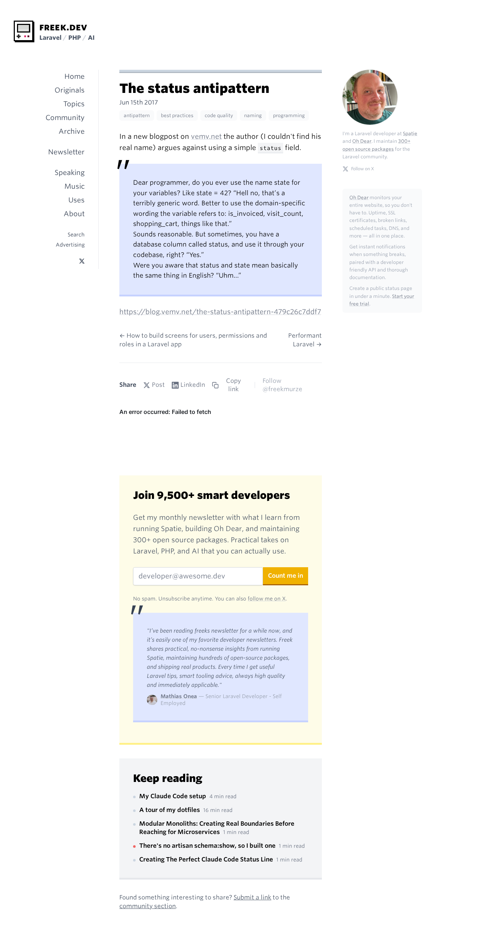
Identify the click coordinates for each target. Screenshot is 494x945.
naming (253, 115)
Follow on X (362, 168)
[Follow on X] (81, 261)
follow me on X (267, 598)
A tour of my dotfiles (170, 809)
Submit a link (252, 897)
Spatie (410, 133)
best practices (177, 115)
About (74, 214)
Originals (70, 90)
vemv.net (206, 136)
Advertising (70, 244)
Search (76, 234)
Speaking (70, 172)
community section (147, 906)
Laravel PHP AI (67, 37)
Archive (72, 131)
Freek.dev (63, 27)
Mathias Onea (179, 696)
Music (74, 186)
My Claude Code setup (173, 796)
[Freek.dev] (24, 31)
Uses (76, 200)
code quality (219, 115)
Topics (74, 104)
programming (289, 115)
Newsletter (66, 152)
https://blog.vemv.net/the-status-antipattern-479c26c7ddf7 (220, 312)
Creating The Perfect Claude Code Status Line (206, 859)
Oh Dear (361, 141)
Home (74, 76)
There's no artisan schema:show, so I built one (208, 845)
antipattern (137, 115)
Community (65, 118)
